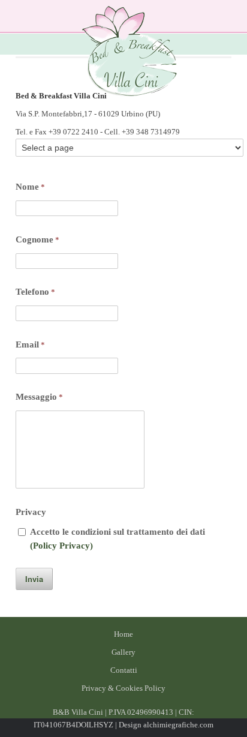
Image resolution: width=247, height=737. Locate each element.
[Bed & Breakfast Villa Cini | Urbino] (129, 53)
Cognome (37, 239)
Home (123, 634)
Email (30, 344)
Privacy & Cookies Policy (123, 688)
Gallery (123, 652)
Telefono (35, 291)
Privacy (31, 512)
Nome (30, 186)
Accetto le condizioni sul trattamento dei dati (117, 538)
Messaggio (39, 397)
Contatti (123, 670)
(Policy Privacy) (61, 545)
